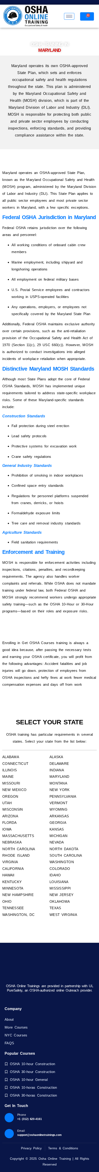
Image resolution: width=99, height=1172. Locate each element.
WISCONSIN (12, 809)
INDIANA (57, 770)
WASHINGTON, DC (18, 915)
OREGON (10, 796)
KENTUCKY (12, 882)
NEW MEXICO (14, 790)
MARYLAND (59, 776)
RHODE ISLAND (16, 855)
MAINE (8, 776)
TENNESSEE (13, 908)
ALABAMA (10, 757)
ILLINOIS (9, 770)
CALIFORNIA (13, 869)
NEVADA (57, 842)
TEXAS (55, 908)
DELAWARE (59, 764)
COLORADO (60, 869)
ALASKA (56, 757)
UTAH (7, 803)
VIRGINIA (10, 862)
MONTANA (58, 783)
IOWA (7, 829)
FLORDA (9, 823)
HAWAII (8, 875)
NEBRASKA (12, 842)
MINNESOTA (12, 888)
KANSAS (57, 829)
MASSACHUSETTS (18, 836)
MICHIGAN (58, 836)
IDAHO (55, 875)
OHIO (7, 901)
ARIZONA (10, 816)
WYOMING (58, 809)
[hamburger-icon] (69, 16)
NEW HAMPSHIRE (18, 895)
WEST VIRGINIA (63, 915)
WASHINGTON (62, 862)
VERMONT (58, 803)
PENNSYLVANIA (63, 796)
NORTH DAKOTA (64, 849)
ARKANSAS (59, 816)
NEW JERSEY (61, 895)
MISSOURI (11, 783)
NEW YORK (60, 790)
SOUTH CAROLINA (66, 855)
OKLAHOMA (60, 901)
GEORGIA (58, 823)
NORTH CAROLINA (18, 849)
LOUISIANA (59, 882)
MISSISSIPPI (60, 888)
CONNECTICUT (15, 764)
